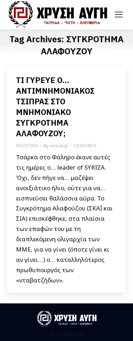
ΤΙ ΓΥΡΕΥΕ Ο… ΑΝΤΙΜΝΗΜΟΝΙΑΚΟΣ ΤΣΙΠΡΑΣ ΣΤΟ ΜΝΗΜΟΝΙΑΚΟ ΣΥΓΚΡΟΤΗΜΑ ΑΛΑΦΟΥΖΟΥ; (55, 106)
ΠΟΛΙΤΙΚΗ (27, 145)
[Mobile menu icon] (119, 14)
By (56, 145)
